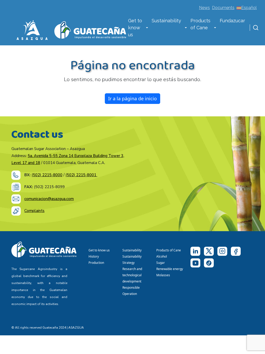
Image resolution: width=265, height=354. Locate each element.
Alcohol (161, 256)
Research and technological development (132, 275)
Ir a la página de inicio (132, 98)
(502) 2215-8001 (81, 175)
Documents (223, 7)
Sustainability (166, 20)
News (204, 7)
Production (96, 262)
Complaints (34, 210)
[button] (147, 28)
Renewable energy (170, 269)
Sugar (160, 262)
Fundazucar (232, 20)
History (94, 256)
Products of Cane (200, 24)
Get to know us (135, 27)
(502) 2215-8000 (47, 175)
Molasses (163, 275)
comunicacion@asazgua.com (49, 198)
